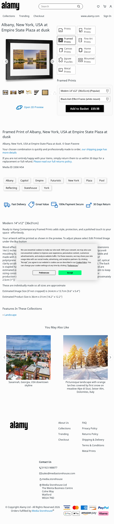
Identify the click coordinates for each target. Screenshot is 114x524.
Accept (70, 273)
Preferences (44, 273)
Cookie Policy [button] (81, 262)
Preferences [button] (73, 266)
